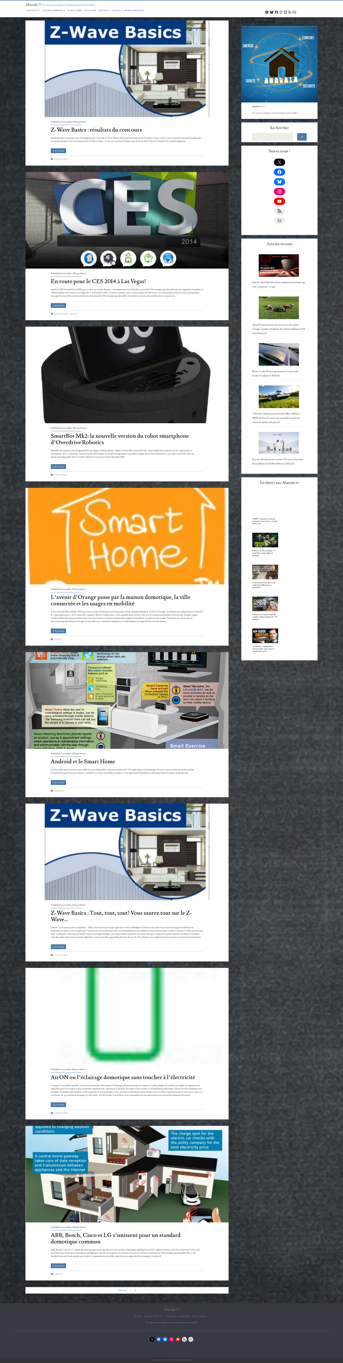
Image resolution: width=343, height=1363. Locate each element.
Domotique (74, 10)
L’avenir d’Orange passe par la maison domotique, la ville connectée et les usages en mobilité (127, 536)
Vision (58, 639)
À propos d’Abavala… (154, 1316)
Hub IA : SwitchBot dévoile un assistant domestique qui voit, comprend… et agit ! (278, 284)
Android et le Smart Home (127, 700)
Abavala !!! (33, 5)
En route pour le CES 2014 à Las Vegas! (127, 220)
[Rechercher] (302, 137)
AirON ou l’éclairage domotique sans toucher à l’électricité (127, 1016)
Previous (122, 1290)
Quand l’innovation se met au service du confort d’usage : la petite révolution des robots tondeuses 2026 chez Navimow (278, 329)
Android (59, 791)
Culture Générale (53, 10)
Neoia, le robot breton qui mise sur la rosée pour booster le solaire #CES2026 (275, 373)
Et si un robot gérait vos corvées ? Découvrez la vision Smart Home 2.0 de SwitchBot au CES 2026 (277, 461)
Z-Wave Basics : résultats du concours (127, 68)
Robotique (60, 475)
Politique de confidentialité (178, 1316)
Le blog (116, 10)
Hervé (83, 122)
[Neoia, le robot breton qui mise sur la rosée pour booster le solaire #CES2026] (278, 355)
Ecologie (90, 10)
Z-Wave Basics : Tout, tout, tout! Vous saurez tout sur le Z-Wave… (127, 852)
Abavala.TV (33, 10)
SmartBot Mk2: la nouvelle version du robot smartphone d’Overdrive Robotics (127, 375)
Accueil (138, 1316)
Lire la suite (59, 151)
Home (247, 20)
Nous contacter (134, 10)
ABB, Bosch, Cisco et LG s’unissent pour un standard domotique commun (127, 1174)
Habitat (103, 10)
